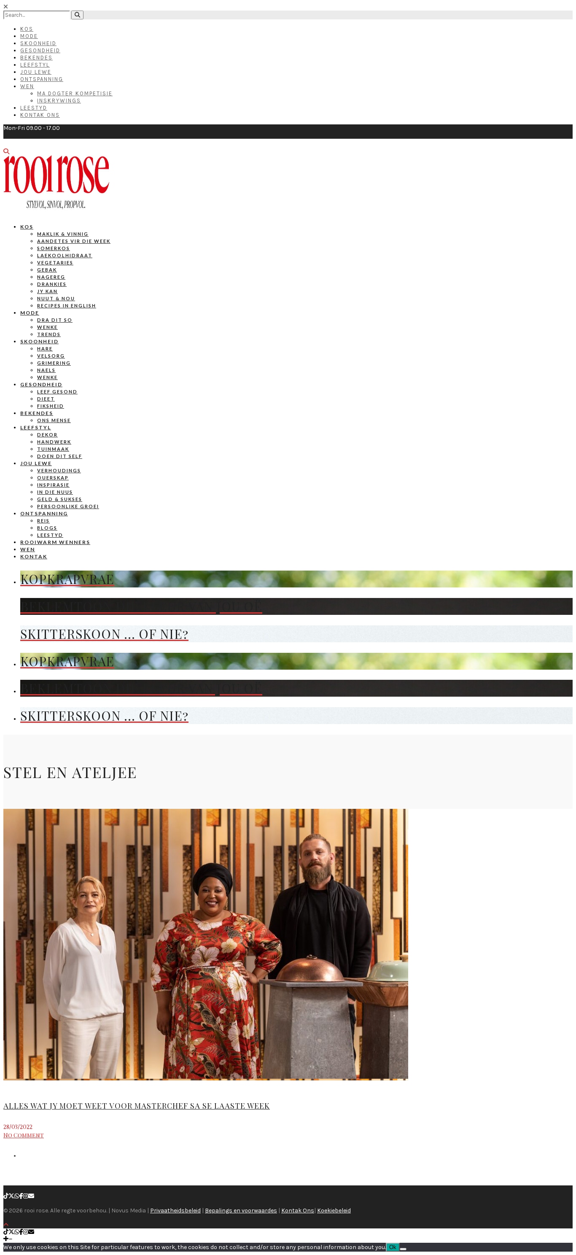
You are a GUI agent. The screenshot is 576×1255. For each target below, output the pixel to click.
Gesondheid (40, 50)
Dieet (46, 398)
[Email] (31, 1196)
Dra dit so (55, 320)
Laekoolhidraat (64, 255)
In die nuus (55, 492)
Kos (26, 29)
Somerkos (53, 248)
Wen (27, 86)
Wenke (47, 327)
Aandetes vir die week (73, 241)
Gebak (47, 269)
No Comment (23, 1135)
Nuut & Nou (56, 298)
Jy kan (47, 291)
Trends (49, 334)
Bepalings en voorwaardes (241, 1210)
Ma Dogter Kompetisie (75, 93)
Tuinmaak (53, 449)
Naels (46, 370)
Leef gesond (57, 391)
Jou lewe (36, 463)
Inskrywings (59, 100)
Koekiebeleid (334, 1210)
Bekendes (36, 57)
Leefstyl (35, 65)
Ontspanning (41, 79)
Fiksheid (50, 406)
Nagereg (51, 277)
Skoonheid (38, 43)
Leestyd (33, 108)
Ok (392, 1247)
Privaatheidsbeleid (175, 1210)
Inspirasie (53, 484)
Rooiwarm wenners (55, 542)
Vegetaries (55, 262)
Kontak (33, 556)
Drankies (52, 284)
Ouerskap (53, 477)
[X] (11, 1196)
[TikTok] (5, 1196)
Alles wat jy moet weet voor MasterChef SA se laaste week (136, 1106)
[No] (403, 1249)
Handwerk (54, 441)
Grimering (54, 363)
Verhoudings (59, 470)
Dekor (47, 434)
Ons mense (54, 420)
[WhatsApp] (16, 1196)
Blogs (47, 528)
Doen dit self (59, 456)
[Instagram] (25, 1196)
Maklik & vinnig (63, 234)
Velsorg (51, 355)
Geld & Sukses (59, 499)
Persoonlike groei (68, 506)
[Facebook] (21, 1196)
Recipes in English (66, 305)
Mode (29, 36)
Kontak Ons (40, 115)
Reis (43, 520)
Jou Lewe (35, 72)
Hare (45, 348)
